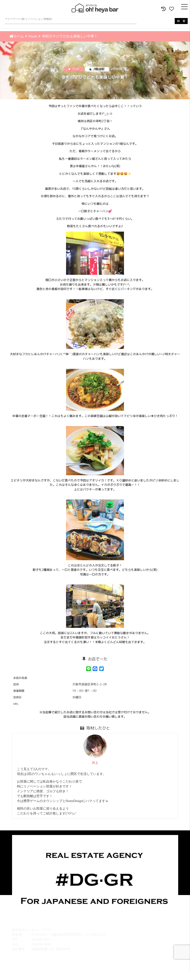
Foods (32, 36)
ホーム (18, 36)
